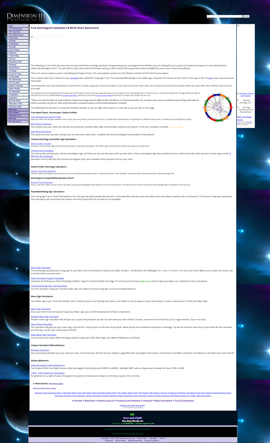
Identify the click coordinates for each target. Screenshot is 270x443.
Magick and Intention (163, 401)
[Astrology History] (55, 393)
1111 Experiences (15, 32)
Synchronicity (14, 44)
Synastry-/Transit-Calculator (42, 182)
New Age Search (14, 121)
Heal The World (14, 101)
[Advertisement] (133, 247)
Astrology (12, 41)
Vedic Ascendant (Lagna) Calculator (47, 278)
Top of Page (51, 388)
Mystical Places (14, 68)
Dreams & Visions (15, 74)
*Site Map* (153, 438)
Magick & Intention (16, 86)
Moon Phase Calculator (42, 324)
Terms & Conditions (151, 441)
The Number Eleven (16, 35)
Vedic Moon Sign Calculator (43, 334)
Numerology (13, 38)
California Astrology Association (132, 405)
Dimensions (13, 109)
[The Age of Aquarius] (168, 393)
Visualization (13, 94)
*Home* (162, 438)
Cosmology (13, 71)
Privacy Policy (120, 441)
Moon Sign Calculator (41, 308)
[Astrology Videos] (116, 396)
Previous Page (40, 388)
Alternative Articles (15, 103)
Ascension (12, 47)
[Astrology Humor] (131, 396)
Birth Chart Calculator (41, 123)
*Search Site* (142, 438)
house (210, 78)
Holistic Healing (14, 88)
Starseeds (12, 59)
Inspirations (13, 98)
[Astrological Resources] (180, 396)
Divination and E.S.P (106, 401)
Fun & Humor (14, 112)
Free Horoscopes (56, 384)
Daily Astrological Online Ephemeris (48, 365)
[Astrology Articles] (62, 396)
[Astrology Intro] (41, 393)
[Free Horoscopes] (203, 393)
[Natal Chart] (133, 393)
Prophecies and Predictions (128, 401)
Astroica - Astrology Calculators (43, 171)
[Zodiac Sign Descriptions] (200, 396)
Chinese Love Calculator (42, 150)
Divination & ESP (15, 62)
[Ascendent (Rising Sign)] (107, 393)
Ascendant (74, 78)
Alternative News (15, 115)
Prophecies (12, 53)
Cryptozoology (14, 77)
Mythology (12, 65)
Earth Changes (14, 50)
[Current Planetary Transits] (81, 396)
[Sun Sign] (82, 393)
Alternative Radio (15, 107)
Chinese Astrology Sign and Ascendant (49, 285)
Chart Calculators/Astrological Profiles (46, 117)
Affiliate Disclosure (135, 441)
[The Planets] (143, 393)
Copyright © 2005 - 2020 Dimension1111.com (118, 438)
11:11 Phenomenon (15, 29)
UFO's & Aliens (14, 83)
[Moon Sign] (91, 393)
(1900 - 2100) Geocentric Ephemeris (48, 373)
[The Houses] (154, 393)
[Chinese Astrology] (162, 396)
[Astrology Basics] (70, 393)
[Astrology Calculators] (187, 393)
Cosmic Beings (14, 56)
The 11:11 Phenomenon (184, 401)
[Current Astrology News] (221, 393)
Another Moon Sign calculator (45, 316)
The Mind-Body (14, 92)
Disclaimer (109, 441)
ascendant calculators (69, 95)
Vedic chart (145, 281)
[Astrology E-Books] (101, 396)
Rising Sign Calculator (41, 267)
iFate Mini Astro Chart (41, 131)
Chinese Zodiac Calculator (41, 144)
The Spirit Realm (15, 80)
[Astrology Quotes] (146, 396)
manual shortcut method (104, 95)
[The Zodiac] (122, 393)
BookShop (12, 118)
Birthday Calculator (40, 350)
